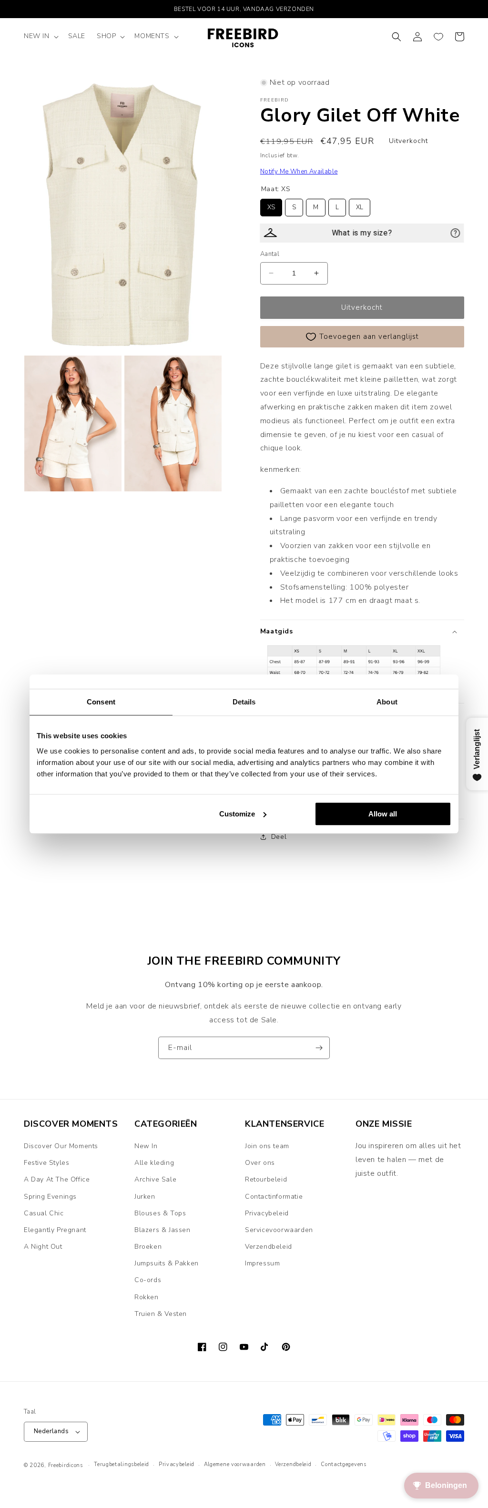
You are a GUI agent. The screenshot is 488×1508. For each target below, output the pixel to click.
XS (271, 205)
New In (146, 1146)
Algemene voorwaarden (235, 1464)
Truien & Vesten (160, 1313)
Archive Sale (155, 1179)
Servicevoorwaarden (279, 1229)
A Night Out (43, 1246)
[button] (40, 36)
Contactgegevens (343, 1464)
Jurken (144, 1196)
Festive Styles (46, 1162)
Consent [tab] (101, 702)
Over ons (260, 1162)
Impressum (262, 1263)
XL (359, 205)
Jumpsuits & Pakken (166, 1263)
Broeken (148, 1246)
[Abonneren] (318, 1048)
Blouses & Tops (160, 1213)
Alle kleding (154, 1162)
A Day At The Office (57, 1179)
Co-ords (147, 1279)
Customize (237, 814)
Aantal (269, 254)
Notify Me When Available (299, 171)
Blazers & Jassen (162, 1229)
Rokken (146, 1297)
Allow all (382, 814)
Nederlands (51, 1431)
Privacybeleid (267, 1213)
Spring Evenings (50, 1196)
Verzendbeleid (268, 1246)
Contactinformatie (274, 1196)
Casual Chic (44, 1213)
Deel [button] (278, 836)
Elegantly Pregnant (55, 1229)
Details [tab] (244, 702)
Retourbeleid (266, 1179)
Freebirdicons (65, 1465)
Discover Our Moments (61, 1146)
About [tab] (386, 702)
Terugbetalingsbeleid (121, 1464)
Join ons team (267, 1146)
